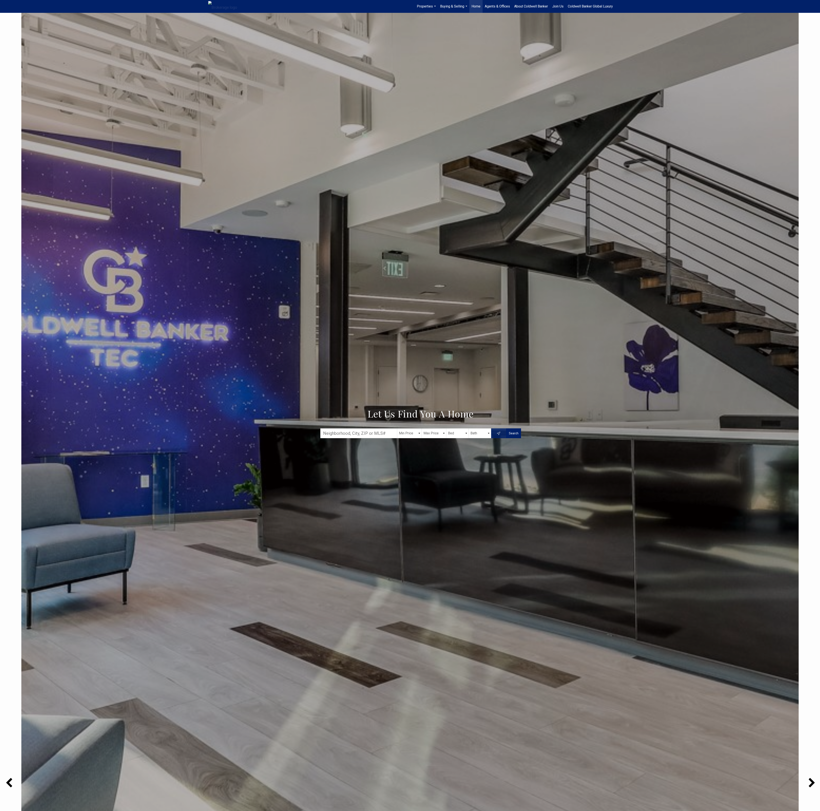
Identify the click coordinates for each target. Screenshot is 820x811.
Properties (427, 8)
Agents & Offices (497, 6)
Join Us (558, 6)
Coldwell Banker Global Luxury (590, 6)
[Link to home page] (224, 6)
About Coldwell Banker (531, 6)
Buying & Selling (454, 8)
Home (476, 6)
